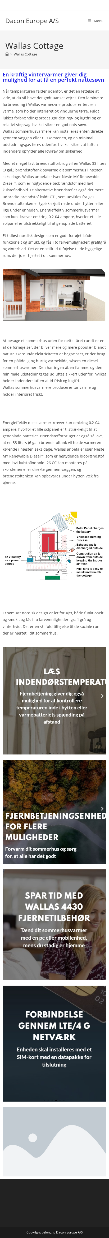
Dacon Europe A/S (32, 20)
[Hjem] (7, 54)
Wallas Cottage (25, 54)
